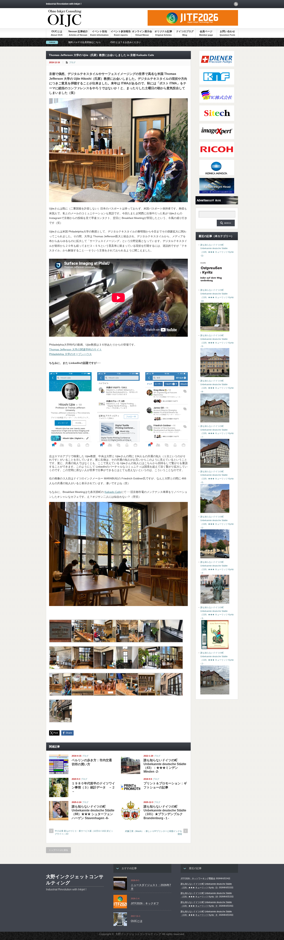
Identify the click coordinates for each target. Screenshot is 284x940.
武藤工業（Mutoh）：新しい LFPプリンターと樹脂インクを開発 (153, 832)
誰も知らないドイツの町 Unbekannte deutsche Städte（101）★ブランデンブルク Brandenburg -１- (165, 812)
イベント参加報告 (121, 31)
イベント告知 (99, 31)
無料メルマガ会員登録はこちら (84, 42)
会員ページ (206, 31)
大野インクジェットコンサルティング (75, 879)
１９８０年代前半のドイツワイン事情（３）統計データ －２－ (93, 787)
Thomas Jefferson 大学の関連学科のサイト (75, 349)
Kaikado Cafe (113, 491)
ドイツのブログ (185, 31)
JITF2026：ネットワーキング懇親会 (198, 878)
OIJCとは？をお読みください (125, 42)
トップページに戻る (58, 850)
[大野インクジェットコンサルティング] (64, 25)
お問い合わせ (227, 31)
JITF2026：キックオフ (145, 903)
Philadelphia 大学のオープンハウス (70, 354)
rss (236, 4)
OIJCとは (56, 31)
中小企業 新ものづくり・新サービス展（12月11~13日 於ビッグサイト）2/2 (84, 832)
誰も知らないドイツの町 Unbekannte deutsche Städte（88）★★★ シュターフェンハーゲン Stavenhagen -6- (93, 812)
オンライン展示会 (142, 31)
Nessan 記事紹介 (78, 31)
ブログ (72, 62)
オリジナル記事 (163, 31)
